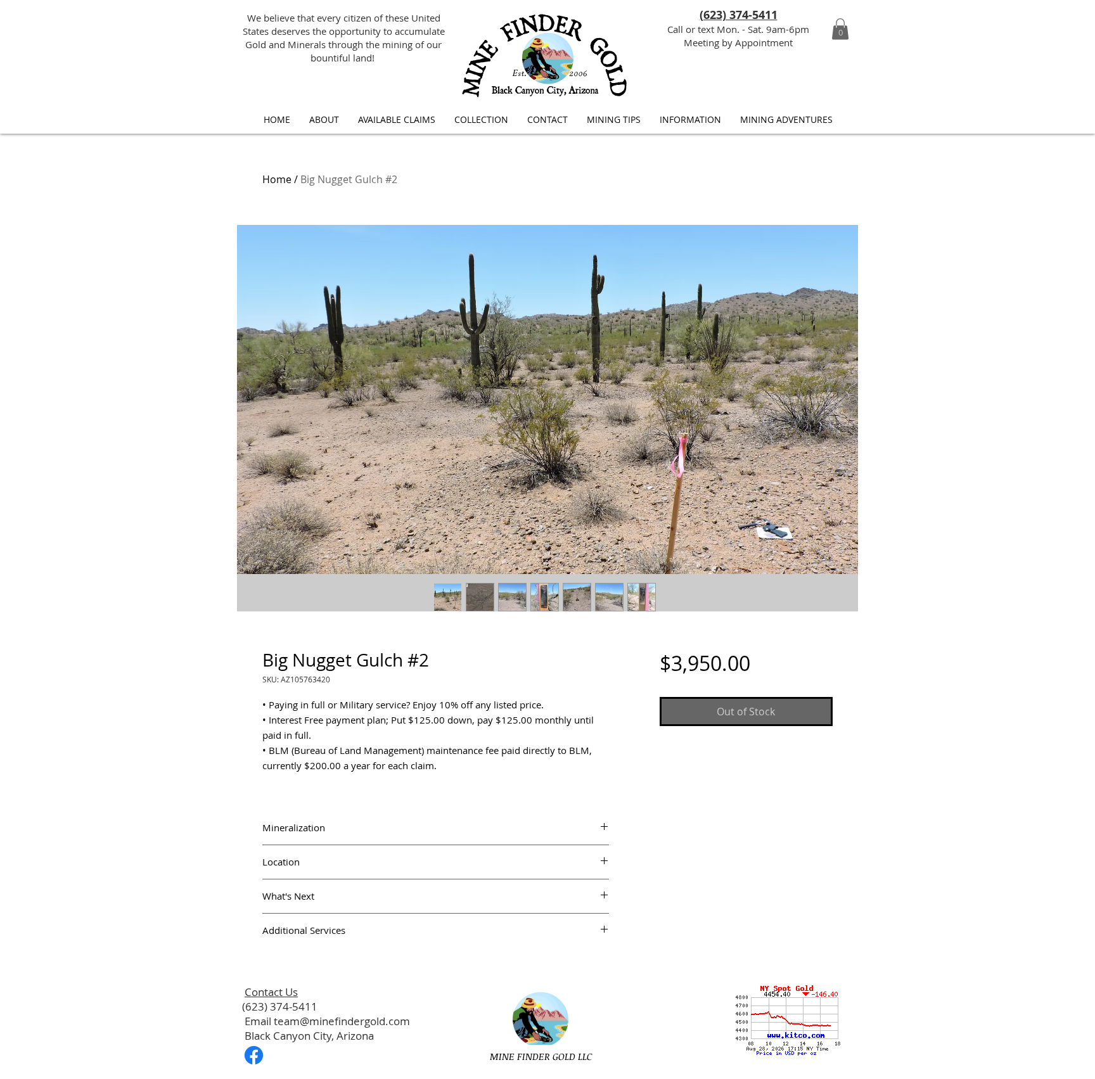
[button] (840, 28)
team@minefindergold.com (342, 1021)
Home (276, 179)
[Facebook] (253, 1055)
